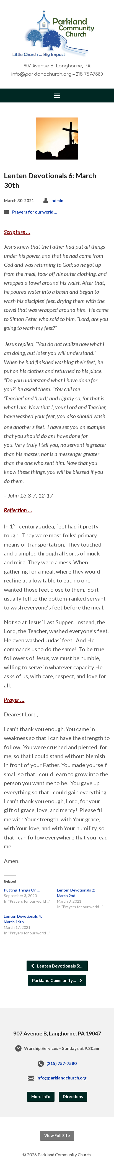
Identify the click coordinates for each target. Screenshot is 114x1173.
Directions (73, 1096)
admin (57, 200)
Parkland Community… (54, 980)
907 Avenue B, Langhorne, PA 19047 (57, 1033)
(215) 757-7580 (61, 1063)
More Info (40, 1096)
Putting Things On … (22, 890)
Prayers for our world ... (34, 211)
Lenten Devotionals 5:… (60, 965)
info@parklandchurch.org (62, 1077)
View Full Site (57, 1135)
